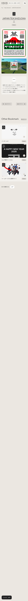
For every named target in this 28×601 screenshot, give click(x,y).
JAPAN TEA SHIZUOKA (14, 18)
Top (2, 7)
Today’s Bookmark (7, 7)
